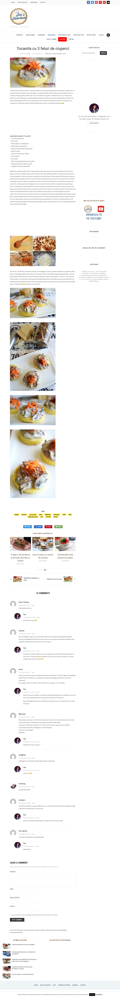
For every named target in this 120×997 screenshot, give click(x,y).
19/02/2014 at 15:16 (24, 834)
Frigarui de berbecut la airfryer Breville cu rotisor (22, 968)
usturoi (48, 517)
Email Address (15, 897)
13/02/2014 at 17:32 (24, 758)
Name (11, 889)
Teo (28, 54)
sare (70, 514)
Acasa (13, 2)
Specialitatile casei (59, 54)
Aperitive (19, 35)
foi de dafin (32, 514)
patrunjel (57, 514)
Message (13, 872)
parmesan (48, 514)
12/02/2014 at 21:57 (24, 672)
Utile (54, 985)
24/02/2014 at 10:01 (29, 818)
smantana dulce (33, 517)
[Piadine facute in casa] (68, 579)
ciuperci (24, 514)
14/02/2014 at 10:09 (29, 651)
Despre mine (33, 2)
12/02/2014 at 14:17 (24, 605)
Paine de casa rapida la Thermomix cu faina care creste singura (24, 960)
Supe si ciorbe (51, 39)
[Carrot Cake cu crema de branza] (20, 544)
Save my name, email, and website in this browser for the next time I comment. (35, 915)
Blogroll (75, 985)
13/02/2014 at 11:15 (24, 717)
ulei (42, 517)
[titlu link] (94, 212)
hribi (40, 514)
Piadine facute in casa (54, 579)
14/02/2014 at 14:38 (24, 787)
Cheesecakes (30, 35)
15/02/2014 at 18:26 (24, 803)
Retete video (91, 35)
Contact (43, 2)
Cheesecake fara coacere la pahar (23, 944)
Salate (101, 35)
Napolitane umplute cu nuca (31, 579)
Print (59, 526)
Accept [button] (92, 994)
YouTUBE (62, 39)
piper (64, 514)
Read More (98, 994)
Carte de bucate (23, 2)
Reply (33, 605)
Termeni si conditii (64, 985)
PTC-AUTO (23, 831)
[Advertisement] (75, 18)
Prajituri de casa (64, 35)
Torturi (71, 39)
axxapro (22, 800)
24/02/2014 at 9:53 (28, 846)
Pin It (49, 526)
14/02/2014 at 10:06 (29, 742)
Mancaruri (51, 35)
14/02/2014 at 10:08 (29, 617)
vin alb (56, 517)
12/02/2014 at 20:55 (25, 634)
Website (12, 906)
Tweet (29, 526)
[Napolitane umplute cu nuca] (17, 579)
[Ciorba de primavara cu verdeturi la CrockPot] (65, 544)
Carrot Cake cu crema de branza (22, 974)
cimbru (16, 514)
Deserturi (41, 35)
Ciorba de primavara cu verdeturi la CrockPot (65, 557)
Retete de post (78, 35)
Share (39, 526)
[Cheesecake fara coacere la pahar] (42, 544)
